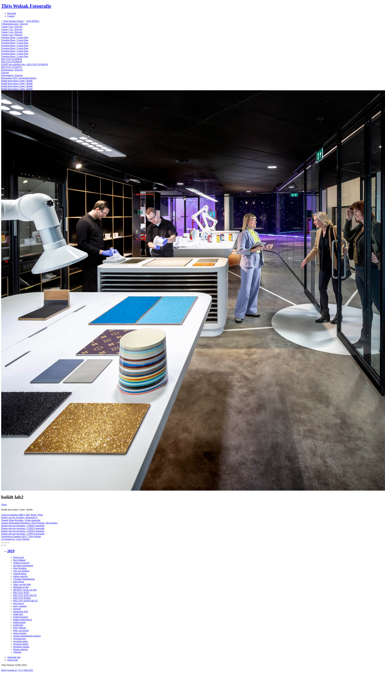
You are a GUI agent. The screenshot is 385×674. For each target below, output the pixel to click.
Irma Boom (18, 581)
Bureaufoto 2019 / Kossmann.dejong (18, 78)
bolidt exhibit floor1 (22, 619)
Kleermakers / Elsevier (12, 70)
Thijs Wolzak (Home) (13, 21)
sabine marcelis (20, 576)
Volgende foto (14, 657)
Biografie (11, 13)
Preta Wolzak (19, 627)
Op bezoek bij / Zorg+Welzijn (15, 539)
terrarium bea (19, 638)
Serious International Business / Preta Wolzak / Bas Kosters (29, 523)
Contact (11, 16)
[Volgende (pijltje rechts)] (5, 545)
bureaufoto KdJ (20, 611)
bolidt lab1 (18, 614)
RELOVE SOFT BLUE (25, 595)
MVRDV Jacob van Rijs (25, 590)
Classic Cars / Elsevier (11, 26)
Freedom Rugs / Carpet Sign (14, 37)
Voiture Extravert (21, 562)
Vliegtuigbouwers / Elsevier (14, 24)
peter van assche (21, 630)
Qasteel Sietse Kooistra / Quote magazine (20, 520)
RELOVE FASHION (11, 59)
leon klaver (18, 603)
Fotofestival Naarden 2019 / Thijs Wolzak (21, 536)
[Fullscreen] (5, 542)
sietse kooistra (19, 633)
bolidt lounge (19, 622)
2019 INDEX (32, 21)
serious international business (27, 636)
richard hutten (19, 573)
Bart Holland (19, 560)
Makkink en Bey (21, 587)
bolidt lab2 (18, 625)
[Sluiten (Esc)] (2, 542)
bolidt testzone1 (20, 617)
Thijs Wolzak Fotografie (26, 6)
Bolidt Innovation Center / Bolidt (16, 80)
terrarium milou (20, 641)
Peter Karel (18, 557)
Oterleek (17, 652)
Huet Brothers (20, 568)
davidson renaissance (23, 565)
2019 (10, 551)
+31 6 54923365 (25, 670)
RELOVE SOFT (21, 592)
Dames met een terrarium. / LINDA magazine (23, 525)
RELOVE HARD (22, 598)
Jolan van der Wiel (22, 584)
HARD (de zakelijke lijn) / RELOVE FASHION (24, 64)
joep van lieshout (21, 571)
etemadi (17, 609)
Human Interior (20, 649)
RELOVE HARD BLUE (25, 600)
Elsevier (5, 72)
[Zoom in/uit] (8, 542)
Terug (4, 504)
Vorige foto (12, 660)
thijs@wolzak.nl (9, 670)
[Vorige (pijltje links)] (2, 545)
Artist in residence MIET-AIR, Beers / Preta (22, 514)
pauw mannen (20, 606)
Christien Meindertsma (24, 579)
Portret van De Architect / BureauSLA (19, 517)
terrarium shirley (21, 644)
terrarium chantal (21, 646)
